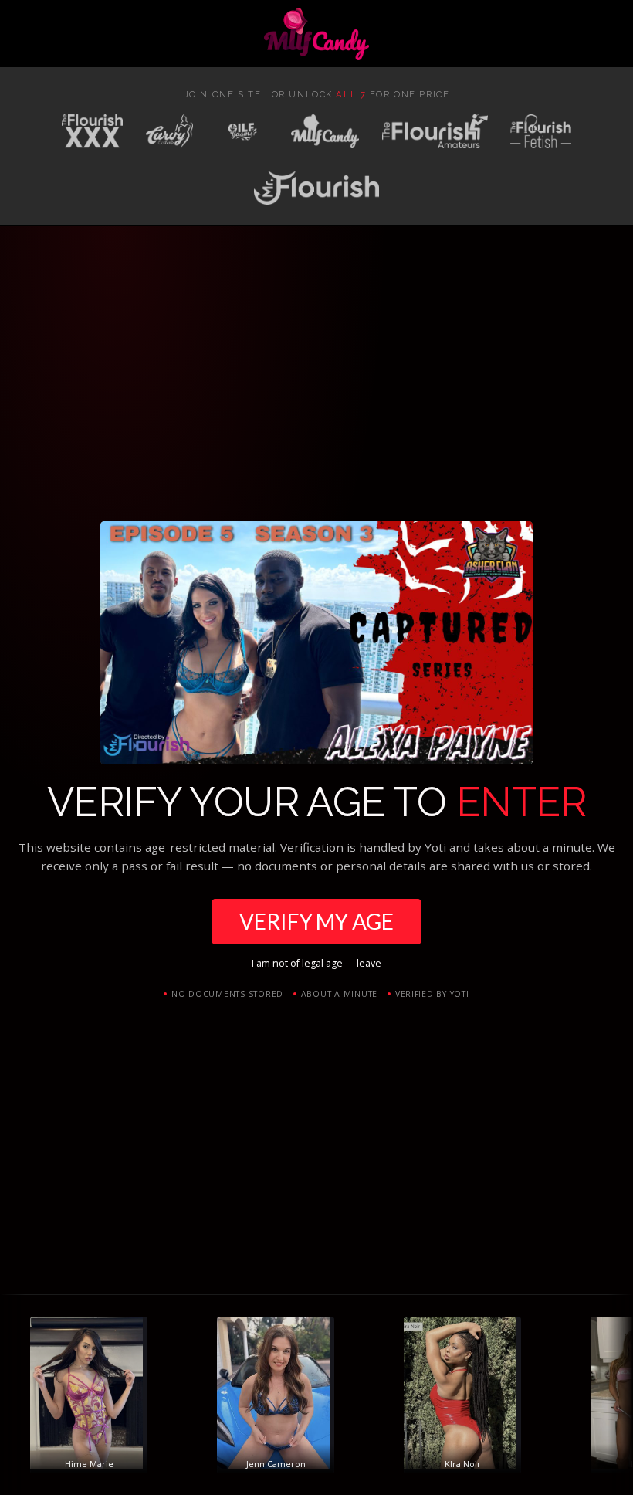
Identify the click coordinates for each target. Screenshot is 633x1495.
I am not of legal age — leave (316, 963)
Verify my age (316, 921)
